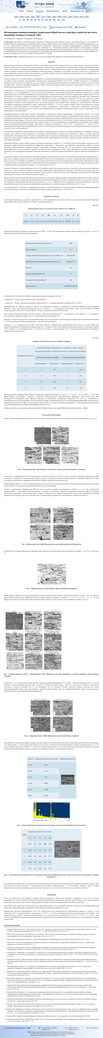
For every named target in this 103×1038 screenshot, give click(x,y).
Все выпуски (39, 11)
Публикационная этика (77, 11)
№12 (63, 20)
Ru (83, 4)
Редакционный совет (52, 11)
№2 (24, 20)
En (86, 4)
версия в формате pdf (59, 27)
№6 (39, 20)
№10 (54, 20)
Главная (21, 11)
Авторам (64, 11)
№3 (28, 20)
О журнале (30, 11)
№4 (31, 20)
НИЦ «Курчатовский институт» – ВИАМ (19, 1028)
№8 (46, 20)
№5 (35, 20)
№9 (50, 20)
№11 (59, 20)
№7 (43, 20)
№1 (20, 20)
